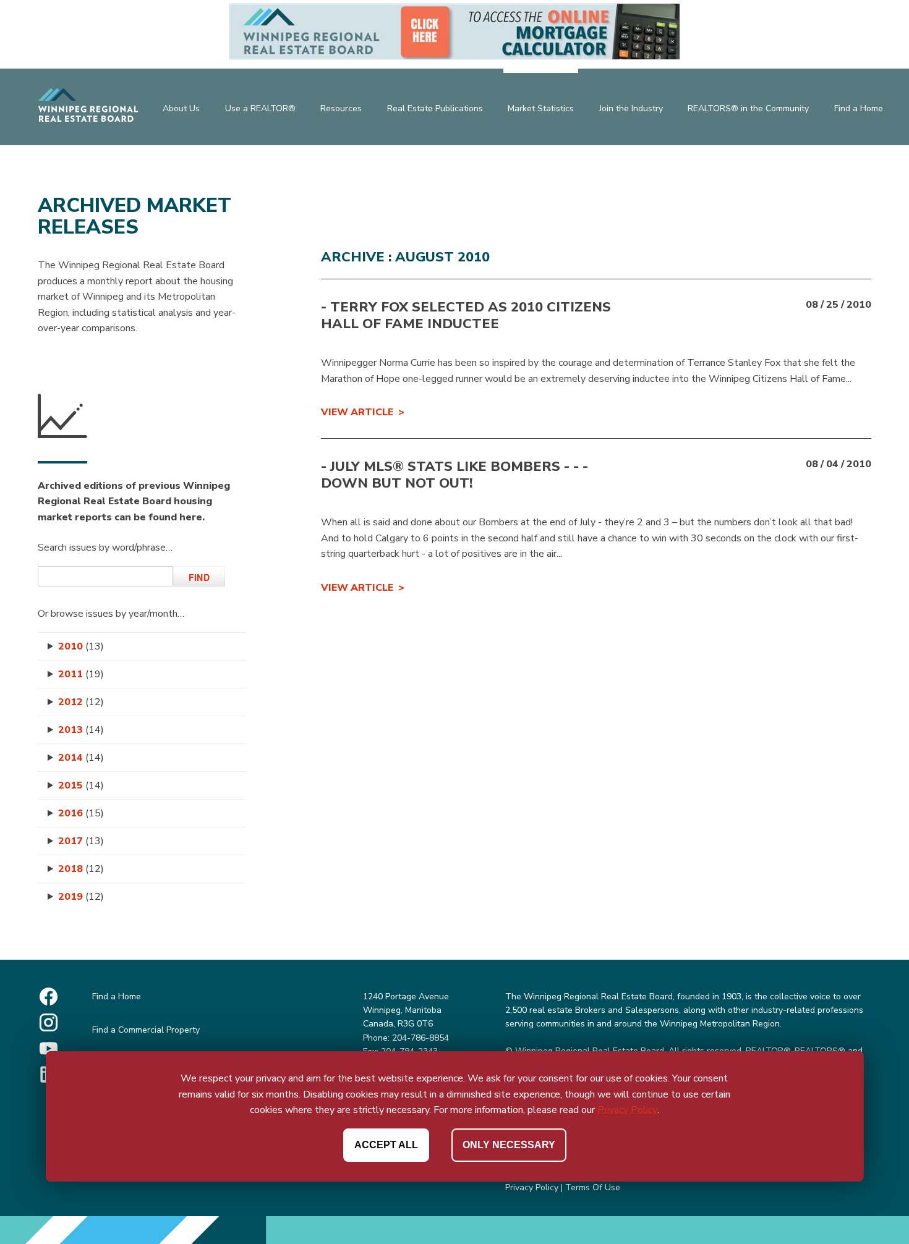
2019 (81, 896)
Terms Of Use (592, 1187)
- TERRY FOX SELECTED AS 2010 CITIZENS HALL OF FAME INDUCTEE (466, 315)
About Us (181, 108)
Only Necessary (509, 1145)
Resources (341, 108)
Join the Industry (631, 108)
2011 (81, 674)
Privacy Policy (531, 1187)
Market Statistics (541, 108)
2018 (81, 869)
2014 (81, 757)
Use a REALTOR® (260, 108)
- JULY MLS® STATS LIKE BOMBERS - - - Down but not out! (454, 474)
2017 (81, 841)
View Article (357, 412)
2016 (81, 813)
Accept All (386, 1145)
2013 (81, 730)
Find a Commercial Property (146, 1030)
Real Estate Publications (435, 108)
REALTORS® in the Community (748, 108)
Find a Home (858, 108)
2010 (81, 646)
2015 (81, 785)
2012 (81, 702)
